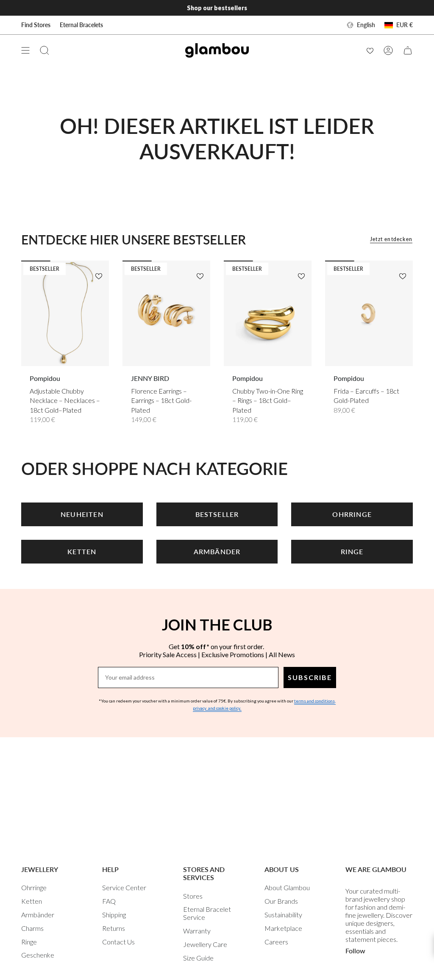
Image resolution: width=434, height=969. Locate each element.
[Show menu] (25, 50)
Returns (113, 928)
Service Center (124, 887)
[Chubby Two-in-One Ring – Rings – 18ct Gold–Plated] (268, 313)
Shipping (114, 915)
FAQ (109, 901)
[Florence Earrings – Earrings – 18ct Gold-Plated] (166, 313)
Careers (276, 942)
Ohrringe (34, 887)
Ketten (31, 901)
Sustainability (283, 915)
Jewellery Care (205, 944)
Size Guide (198, 958)
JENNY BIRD (150, 378)
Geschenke (37, 955)
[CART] (407, 50)
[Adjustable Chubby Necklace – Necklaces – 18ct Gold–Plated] (65, 313)
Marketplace (283, 928)
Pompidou (45, 378)
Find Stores (35, 24)
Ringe (29, 942)
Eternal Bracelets (81, 24)
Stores (193, 896)
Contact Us (118, 942)
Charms (32, 928)
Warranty (197, 931)
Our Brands (281, 901)
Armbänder (37, 915)
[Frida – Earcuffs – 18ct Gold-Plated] (369, 313)
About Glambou (287, 887)
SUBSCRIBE (310, 677)
